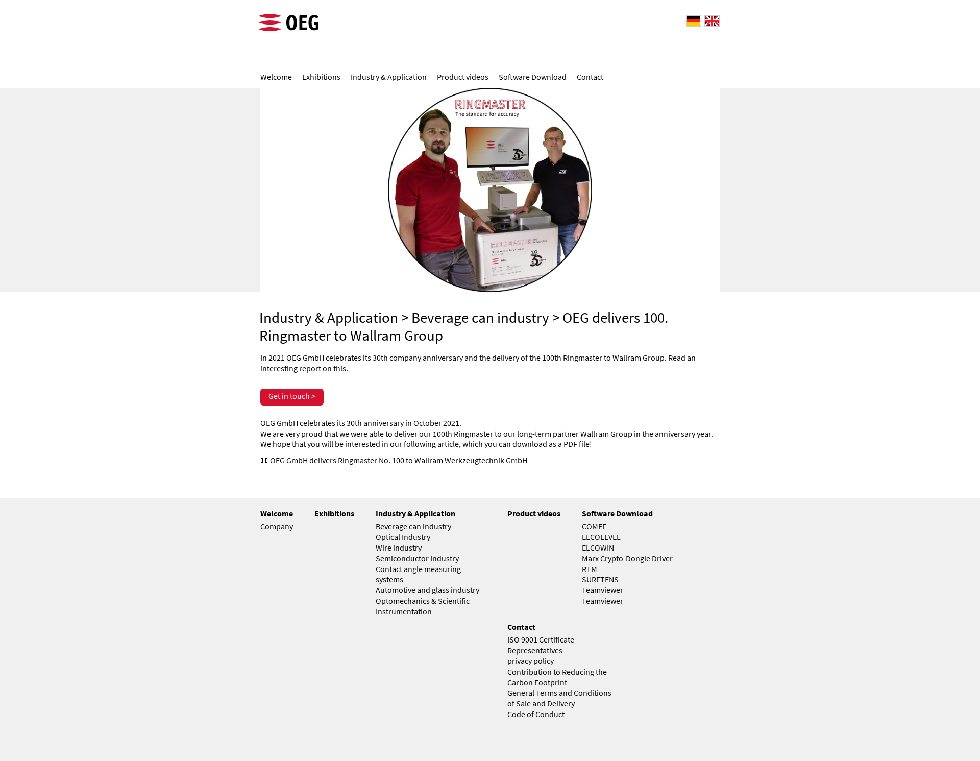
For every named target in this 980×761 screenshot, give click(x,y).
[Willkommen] (692, 20)
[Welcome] (710, 20)
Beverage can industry (480, 317)
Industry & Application (328, 317)
